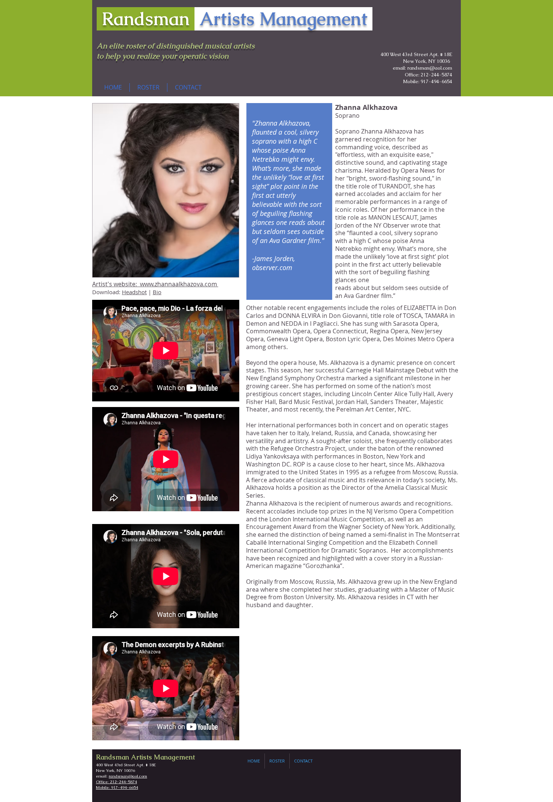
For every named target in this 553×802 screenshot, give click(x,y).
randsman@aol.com (128, 776)
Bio (157, 292)
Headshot (134, 292)
